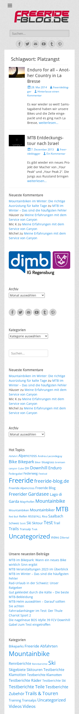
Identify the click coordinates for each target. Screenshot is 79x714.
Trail (57, 523)
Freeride (21, 480)
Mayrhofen (27, 502)
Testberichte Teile (27, 686)
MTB (62, 509)
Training (15, 700)
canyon (13, 468)
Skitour (37, 523)
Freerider (18, 494)
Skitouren (35, 669)
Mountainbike (50, 501)
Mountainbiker (42, 509)
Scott (23, 523)
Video (55, 537)
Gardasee (38, 494)
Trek (34, 529)
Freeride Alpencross (21, 488)
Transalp (25, 529)
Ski (29, 523)
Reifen (23, 516)
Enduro (55, 467)
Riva (44, 516)
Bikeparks (16, 646)
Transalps (29, 700)
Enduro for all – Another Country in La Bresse (48, 75)
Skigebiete (17, 669)
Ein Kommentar (56, 153)
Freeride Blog (45, 488)
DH (27, 468)
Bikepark (26, 461)
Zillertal (64, 537)
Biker (38, 462)
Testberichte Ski (54, 680)
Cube (21, 468)
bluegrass (48, 462)
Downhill (38, 468)
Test (48, 522)
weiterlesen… (48, 123)
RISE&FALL (34, 516)
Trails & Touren (41, 693)
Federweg (30, 473)
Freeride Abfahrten (41, 646)
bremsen (60, 462)
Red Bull (13, 516)
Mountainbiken (19, 510)
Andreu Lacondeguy (50, 456)
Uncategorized (29, 536)
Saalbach (55, 516)
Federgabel (16, 473)
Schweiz (14, 523)
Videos (15, 706)
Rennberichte (20, 663)
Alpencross (27, 455)
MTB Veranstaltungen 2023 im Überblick (38, 569)
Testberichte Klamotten (44, 674)
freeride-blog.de (51, 481)
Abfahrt (13, 456)
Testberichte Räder (25, 680)
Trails (14, 528)
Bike (13, 462)
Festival (43, 473)
